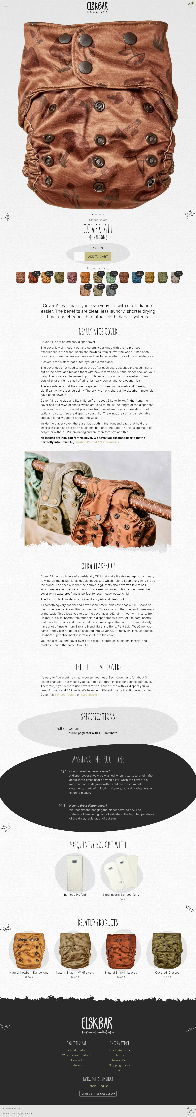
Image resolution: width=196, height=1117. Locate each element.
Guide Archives (119, 1050)
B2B (119, 1070)
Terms (120, 1055)
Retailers (76, 1065)
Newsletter (119, 1060)
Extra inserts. (110, 442)
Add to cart (98, 256)
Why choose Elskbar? (76, 1055)
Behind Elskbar (76, 1050)
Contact (76, 1060)
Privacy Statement (22, 1113)
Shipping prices (119, 1065)
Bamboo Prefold (86, 442)
